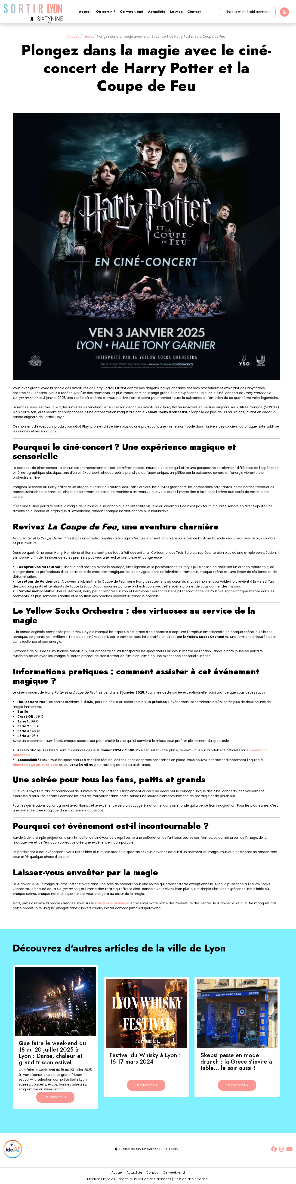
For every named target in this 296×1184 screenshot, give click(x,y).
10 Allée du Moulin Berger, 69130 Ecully (147, 1149)
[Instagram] (281, 1149)
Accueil (85, 11)
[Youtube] (289, 1149)
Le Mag (176, 11)
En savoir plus (55, 1097)
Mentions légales (101, 1179)
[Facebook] (274, 1149)
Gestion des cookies (191, 1179)
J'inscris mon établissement (247, 11)
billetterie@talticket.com (35, 764)
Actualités (156, 11)
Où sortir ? (105, 11)
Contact (194, 11)
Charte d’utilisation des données (144, 1179)
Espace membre (284, 12)
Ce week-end (131, 11)
